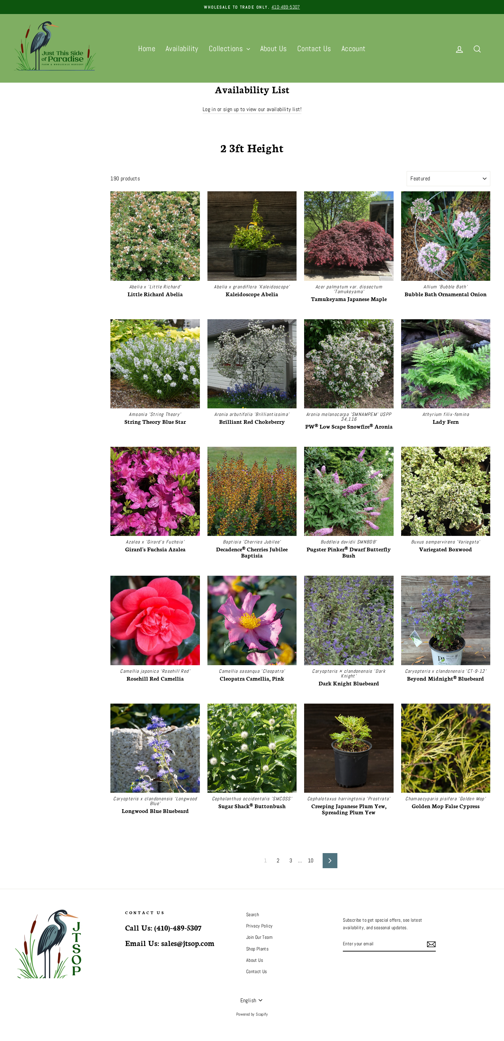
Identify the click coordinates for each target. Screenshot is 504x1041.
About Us (273, 48)
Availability (182, 48)
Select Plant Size (28, 260)
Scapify (262, 1014)
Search (252, 915)
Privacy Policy (259, 926)
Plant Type (30, 176)
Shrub (20, 199)
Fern (19, 242)
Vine (18, 250)
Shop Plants (257, 949)
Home (146, 48)
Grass (20, 233)
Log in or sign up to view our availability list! (252, 109)
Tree (19, 190)
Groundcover (26, 216)
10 (311, 860)
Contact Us (314, 48)
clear (92, 274)
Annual (21, 225)
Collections (227, 48)
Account (353, 48)
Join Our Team (259, 937)
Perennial (23, 208)
